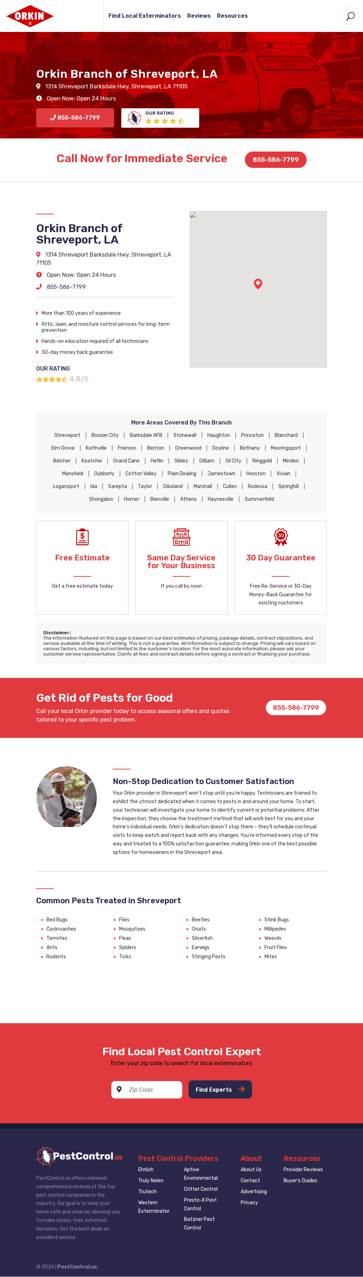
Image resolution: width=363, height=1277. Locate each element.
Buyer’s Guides (300, 1181)
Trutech (147, 1192)
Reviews (199, 16)
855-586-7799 (276, 160)
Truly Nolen (150, 1181)
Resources (232, 16)
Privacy (249, 1203)
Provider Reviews (303, 1170)
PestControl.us (77, 1267)
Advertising (254, 1192)
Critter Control (201, 1189)
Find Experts (214, 1089)
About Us (251, 1170)
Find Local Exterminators (144, 16)
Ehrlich (145, 1170)
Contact (250, 1181)
